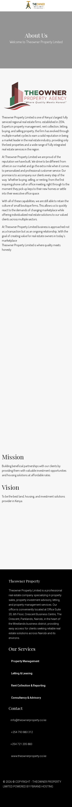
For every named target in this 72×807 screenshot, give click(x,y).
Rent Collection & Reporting (28, 685)
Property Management (25, 661)
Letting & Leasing (21, 673)
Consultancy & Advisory (26, 697)
